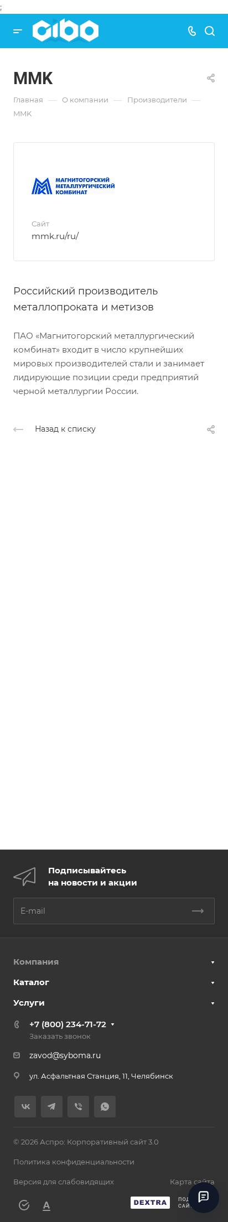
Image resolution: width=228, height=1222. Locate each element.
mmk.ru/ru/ (55, 236)
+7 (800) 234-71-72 (67, 1024)
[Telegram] (52, 1106)
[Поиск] (209, 31)
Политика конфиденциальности (73, 1161)
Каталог (31, 982)
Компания (36, 961)
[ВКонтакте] (25, 1106)
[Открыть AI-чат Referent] (203, 1197)
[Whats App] (105, 1106)
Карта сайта (192, 1181)
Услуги (29, 1002)
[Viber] (78, 1106)
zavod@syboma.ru (65, 1055)
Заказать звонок (60, 1036)
